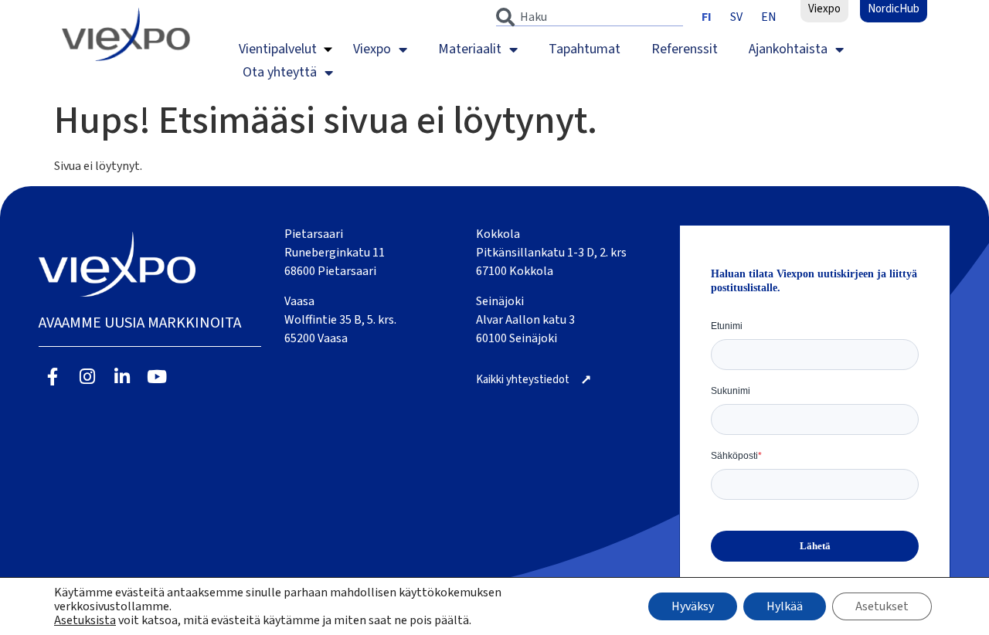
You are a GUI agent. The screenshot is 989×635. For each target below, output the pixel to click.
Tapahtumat (584, 49)
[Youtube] (156, 376)
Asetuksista (85, 620)
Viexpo (372, 49)
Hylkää (784, 606)
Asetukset (882, 606)
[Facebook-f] (53, 376)
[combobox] (589, 17)
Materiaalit (469, 49)
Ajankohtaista (788, 49)
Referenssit (684, 49)
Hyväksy (692, 606)
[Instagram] (87, 376)
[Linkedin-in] (122, 376)
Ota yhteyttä (280, 72)
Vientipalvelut (278, 49)
